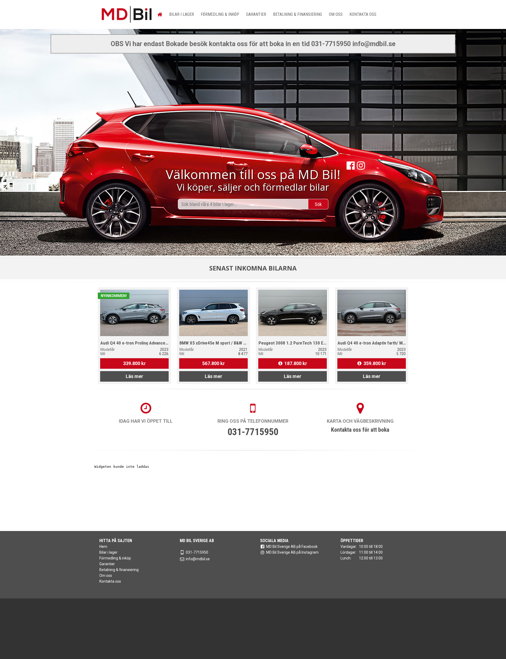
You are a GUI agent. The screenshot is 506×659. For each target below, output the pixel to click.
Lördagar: (348, 552)
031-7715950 (252, 431)
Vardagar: (348, 546)
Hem (103, 546)
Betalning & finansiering (297, 14)
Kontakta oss (362, 14)
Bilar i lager (181, 14)
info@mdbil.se (198, 559)
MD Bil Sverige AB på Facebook (292, 546)
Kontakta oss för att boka (360, 429)
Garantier (256, 14)
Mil (102, 354)
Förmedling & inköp (220, 14)
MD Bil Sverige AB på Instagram (292, 552)
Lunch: (345, 558)
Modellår (107, 349)
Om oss (336, 14)
